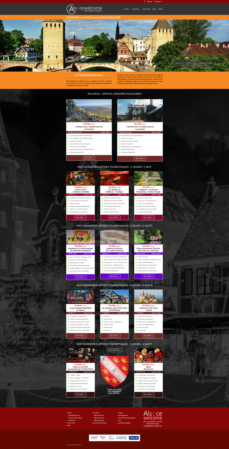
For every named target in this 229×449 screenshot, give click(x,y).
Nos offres (135, 9)
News (154, 9)
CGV (119, 420)
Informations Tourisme (99, 423)
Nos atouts (72, 420)
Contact (160, 9)
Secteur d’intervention (75, 418)
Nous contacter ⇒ (114, 350)
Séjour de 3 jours (99, 418)
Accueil (126, 9)
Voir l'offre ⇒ (89, 158)
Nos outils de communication (126, 418)
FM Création (78, 444)
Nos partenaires (123, 415)
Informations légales (124, 423)
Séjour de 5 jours (99, 420)
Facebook (149, 1)
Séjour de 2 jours (99, 415)
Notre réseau (146, 9)
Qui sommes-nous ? (74, 415)
